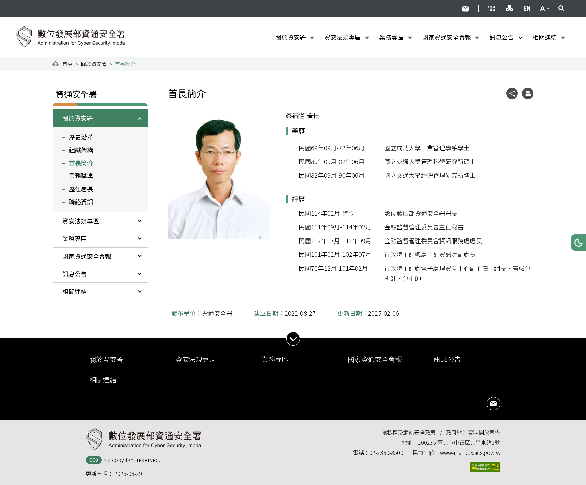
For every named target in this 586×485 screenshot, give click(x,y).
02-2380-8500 (386, 452)
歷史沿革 (81, 136)
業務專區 (391, 37)
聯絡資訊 (81, 201)
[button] (578, 242)
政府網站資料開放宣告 (473, 432)
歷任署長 (81, 188)
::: (21, 4)
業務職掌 (81, 175)
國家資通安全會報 (446, 37)
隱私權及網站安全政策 (409, 432)
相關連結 (544, 37)
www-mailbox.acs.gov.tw (470, 452)
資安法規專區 (342, 37)
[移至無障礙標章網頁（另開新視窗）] (485, 467)
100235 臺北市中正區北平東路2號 (459, 442)
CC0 (93, 459)
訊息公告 (501, 37)
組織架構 (81, 149)
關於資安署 (290, 37)
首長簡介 (81, 162)
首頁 (67, 63)
